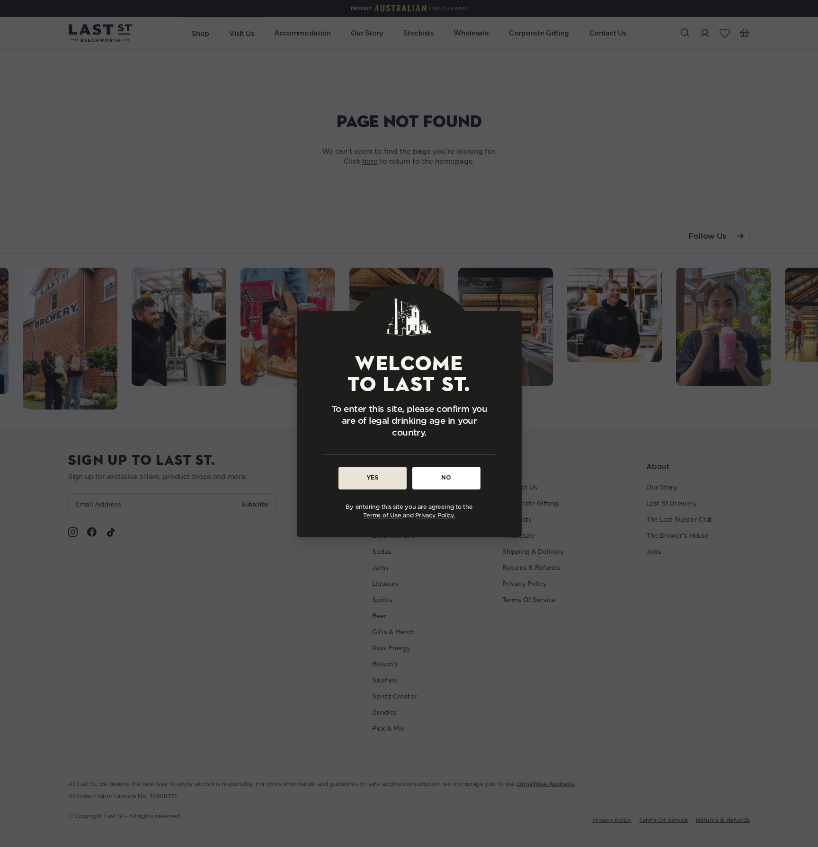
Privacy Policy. (435, 514)
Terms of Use (383, 514)
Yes (372, 477)
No (446, 477)
